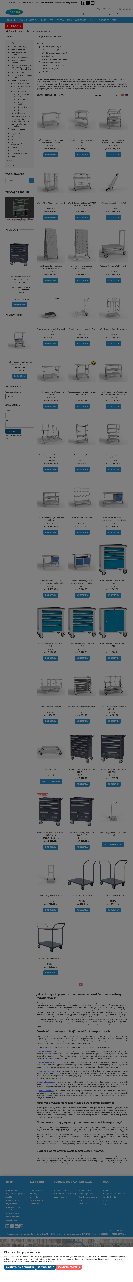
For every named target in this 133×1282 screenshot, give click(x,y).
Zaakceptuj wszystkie (69, 1267)
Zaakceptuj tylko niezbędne (20, 1267)
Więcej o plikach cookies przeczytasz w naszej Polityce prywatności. (30, 1261)
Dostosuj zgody (46, 1267)
